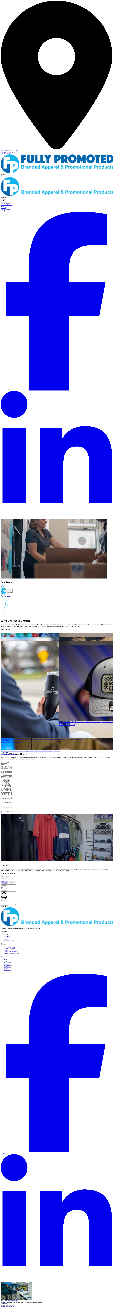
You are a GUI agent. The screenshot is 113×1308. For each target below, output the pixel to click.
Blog (5, 961)
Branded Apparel (5, 203)
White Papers (7, 962)
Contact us (3, 152)
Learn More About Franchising (12, 953)
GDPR (6, 968)
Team (2, 206)
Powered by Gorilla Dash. (7, 1306)
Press (5, 964)
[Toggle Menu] (1, 176)
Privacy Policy (8, 965)
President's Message (9, 940)
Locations (6, 937)
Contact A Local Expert (10, 947)
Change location (12, 882)
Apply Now (4, 1303)
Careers (6, 939)
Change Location (5, 153)
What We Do (7, 936)
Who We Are (7, 934)
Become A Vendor (9, 950)
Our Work (3, 208)
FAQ (5, 959)
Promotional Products (6, 205)
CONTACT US (4, 174)
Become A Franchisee (9, 948)
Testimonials (7, 970)
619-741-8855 (4, 882)
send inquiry (4, 906)
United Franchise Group (10, 951)
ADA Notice (7, 967)
